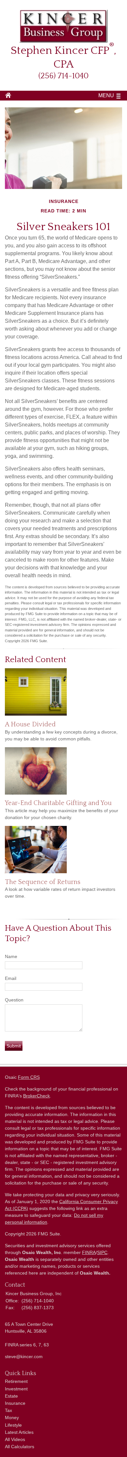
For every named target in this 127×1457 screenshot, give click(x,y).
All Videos (15, 1439)
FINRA (89, 1252)
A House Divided (30, 724)
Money (12, 1417)
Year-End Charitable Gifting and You (58, 803)
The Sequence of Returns (42, 882)
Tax (8, 1410)
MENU (106, 95)
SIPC (102, 1252)
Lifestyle (13, 1425)
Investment (16, 1388)
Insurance (15, 1403)
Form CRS (29, 1077)
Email (10, 978)
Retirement (16, 1381)
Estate (11, 1396)
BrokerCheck (36, 1095)
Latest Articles (19, 1432)
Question (14, 999)
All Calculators (19, 1446)
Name (11, 956)
